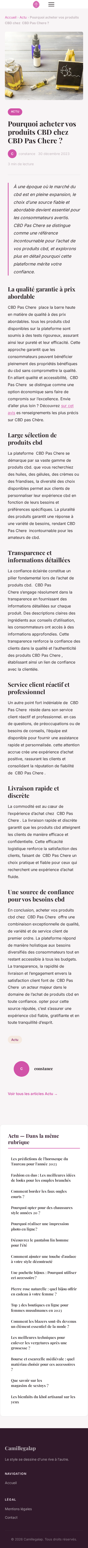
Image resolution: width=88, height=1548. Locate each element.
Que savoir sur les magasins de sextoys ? (29, 1383)
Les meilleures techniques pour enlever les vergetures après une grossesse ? (39, 1342)
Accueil (10, 17)
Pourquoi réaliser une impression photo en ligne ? (40, 1226)
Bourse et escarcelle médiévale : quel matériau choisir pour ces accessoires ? (43, 1364)
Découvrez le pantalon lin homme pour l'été (40, 1243)
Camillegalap (20, 1448)
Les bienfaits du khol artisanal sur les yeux (43, 1399)
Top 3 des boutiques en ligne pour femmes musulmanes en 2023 (39, 1307)
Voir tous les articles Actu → (33, 1093)
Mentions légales (18, 1509)
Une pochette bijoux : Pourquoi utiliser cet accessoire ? (44, 1275)
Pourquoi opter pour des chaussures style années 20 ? (42, 1210)
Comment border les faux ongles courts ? (39, 1194)
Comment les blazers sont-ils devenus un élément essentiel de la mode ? (43, 1324)
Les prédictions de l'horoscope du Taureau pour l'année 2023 (39, 1161)
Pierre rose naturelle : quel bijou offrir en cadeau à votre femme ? (44, 1291)
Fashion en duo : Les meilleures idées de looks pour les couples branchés (43, 1178)
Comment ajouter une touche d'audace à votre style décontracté (43, 1259)
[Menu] (51, 4)
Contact (11, 1517)
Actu (23, 17)
